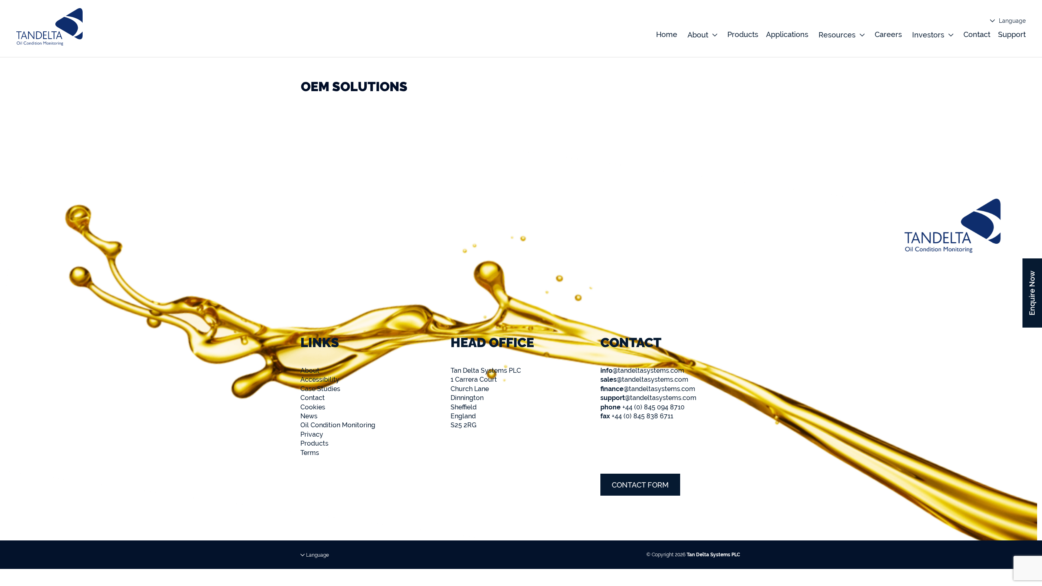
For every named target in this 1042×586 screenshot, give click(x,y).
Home (666, 34)
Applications (787, 34)
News (308, 416)
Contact (976, 34)
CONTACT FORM (640, 485)
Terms (309, 453)
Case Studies (320, 389)
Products (742, 34)
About (310, 370)
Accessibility (319, 379)
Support (1012, 34)
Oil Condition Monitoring (337, 425)
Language (1011, 20)
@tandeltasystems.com (642, 370)
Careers (888, 34)
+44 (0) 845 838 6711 (636, 416)
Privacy (311, 434)
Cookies (312, 407)
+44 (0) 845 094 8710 (642, 407)
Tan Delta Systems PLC (713, 555)
